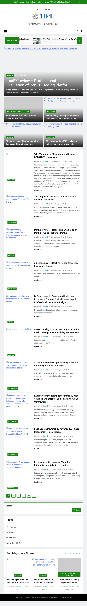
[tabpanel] (18, 574)
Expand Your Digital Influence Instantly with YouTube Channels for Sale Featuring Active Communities (56, 398)
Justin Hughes (41, 336)
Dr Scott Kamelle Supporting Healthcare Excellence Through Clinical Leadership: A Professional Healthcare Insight (55, 299)
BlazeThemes (67, 597)
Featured (11, 180)
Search (9, 506)
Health (10, 322)
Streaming (50, 137)
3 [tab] (70, 553)
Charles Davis (41, 161)
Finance (10, 76)
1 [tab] (65, 553)
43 (29, 496)
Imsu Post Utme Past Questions (18, 112)
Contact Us (11, 527)
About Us (10, 532)
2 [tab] (68, 553)
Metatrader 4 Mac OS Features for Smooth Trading (43, 582)
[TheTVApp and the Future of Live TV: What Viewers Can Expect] (32, 42)
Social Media (12, 422)
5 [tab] (76, 553)
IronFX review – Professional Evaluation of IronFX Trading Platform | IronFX (42, 2)
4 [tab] (73, 553)
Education (12, 289)
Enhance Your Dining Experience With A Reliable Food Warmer (69, 582)
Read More (38, 190)
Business (10, 137)
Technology (12, 388)
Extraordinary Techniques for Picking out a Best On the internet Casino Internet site (62, 119)
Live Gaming (51, 112)
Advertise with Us (14, 543)
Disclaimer (11, 538)
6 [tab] (79, 553)
